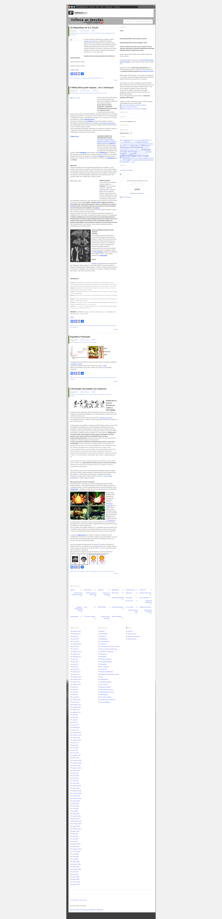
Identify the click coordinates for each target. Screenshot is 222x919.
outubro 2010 (76, 737)
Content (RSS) (83, 900)
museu (143, 154)
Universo (91, 7)
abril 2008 (75, 811)
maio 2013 (75, 664)
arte (132, 140)
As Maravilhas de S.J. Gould (84, 27)
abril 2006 (75, 859)
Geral (85, 607)
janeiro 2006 (75, 866)
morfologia (139, 154)
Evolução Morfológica (74, 93)
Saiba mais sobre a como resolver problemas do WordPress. (86, 909)
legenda (133, 154)
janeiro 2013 (75, 674)
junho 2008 (75, 806)
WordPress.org (132, 639)
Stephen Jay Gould (89, 41)
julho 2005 (75, 871)
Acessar (130, 631)
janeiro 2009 (75, 788)
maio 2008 (75, 808)
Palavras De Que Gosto (99, 33)
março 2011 (75, 725)
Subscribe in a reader (126, 170)
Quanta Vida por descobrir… (105, 617)
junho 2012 (75, 689)
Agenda (72, 590)
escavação (130, 150)
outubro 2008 (76, 796)
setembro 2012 (76, 684)
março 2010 (75, 753)
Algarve (122, 140)
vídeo (102, 78)
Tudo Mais (117, 7)
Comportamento (130, 590)
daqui (77, 69)
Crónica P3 (143, 590)
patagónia (146, 158)
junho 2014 (75, 646)
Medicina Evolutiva (145, 607)
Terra (97, 7)
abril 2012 (75, 694)
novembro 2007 (76, 823)
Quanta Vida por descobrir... (101, 93)
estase (80, 377)
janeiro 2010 (75, 758)
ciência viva (132, 142)
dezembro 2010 (76, 732)
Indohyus (100, 325)
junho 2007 (75, 836)
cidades (121, 142)
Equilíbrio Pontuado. (76, 364)
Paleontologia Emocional (110, 33)
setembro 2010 (76, 740)
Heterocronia (112, 520)
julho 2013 (75, 659)
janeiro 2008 (75, 818)
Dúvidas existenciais (84, 33)
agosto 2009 (76, 770)
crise (136, 144)
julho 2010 (75, 742)
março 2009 (75, 783)
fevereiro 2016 (76, 633)
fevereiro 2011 (76, 727)
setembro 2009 (76, 768)
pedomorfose (112, 571)
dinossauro (125, 147)
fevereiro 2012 (76, 699)
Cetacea (77, 325)
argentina (127, 140)
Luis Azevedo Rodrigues (84, 30)
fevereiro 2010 (76, 755)
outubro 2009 (76, 765)
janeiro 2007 (75, 846)
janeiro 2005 (75, 879)
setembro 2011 (76, 712)
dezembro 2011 (76, 704)
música (147, 154)
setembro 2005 (76, 869)
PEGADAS (151, 158)
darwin (80, 325)
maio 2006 (75, 856)
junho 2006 (75, 854)
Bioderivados (87, 590)
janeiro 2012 (75, 702)
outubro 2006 (76, 851)
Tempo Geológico (93, 342)
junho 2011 (75, 717)
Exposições (129, 597)
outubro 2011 (76, 709)
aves (134, 140)
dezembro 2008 (77, 790)
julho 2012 (75, 687)
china (150, 140)
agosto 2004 (76, 884)
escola (135, 150)
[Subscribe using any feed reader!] (125, 197)
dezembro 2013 (76, 651)
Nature (114, 145)
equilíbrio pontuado (74, 377)
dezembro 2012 (76, 677)
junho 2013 (75, 661)
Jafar (86, 478)
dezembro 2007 (76, 821)
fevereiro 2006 (76, 864)
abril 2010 (75, 750)
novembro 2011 (76, 707)
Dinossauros (137, 147)
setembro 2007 (76, 828)
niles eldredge (100, 377)
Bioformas (72, 394)
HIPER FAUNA (102, 607)
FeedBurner (141, 193)
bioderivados (139, 140)
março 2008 (75, 813)
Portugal (126, 160)
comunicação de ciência (127, 144)
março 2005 (75, 877)
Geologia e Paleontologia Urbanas (78, 608)
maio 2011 (75, 720)
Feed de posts (132, 633)
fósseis (143, 152)
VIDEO (72, 317)
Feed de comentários (134, 636)
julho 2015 (75, 636)
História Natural (83, 78)
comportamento (141, 142)
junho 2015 (75, 639)
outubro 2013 (76, 654)
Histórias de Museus (117, 607)
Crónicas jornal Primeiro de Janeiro (82, 394)
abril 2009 (75, 780)
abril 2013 (75, 666)
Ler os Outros (91, 33)
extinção (140, 152)
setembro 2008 (76, 798)
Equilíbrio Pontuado (80, 337)
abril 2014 (75, 649)
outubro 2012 (76, 682)
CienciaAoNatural (74, 900)
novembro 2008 (76, 793)
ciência (71, 78)
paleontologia (90, 78)
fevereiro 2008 (76, 816)
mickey (107, 571)
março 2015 (75, 641)
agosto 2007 (76, 831)
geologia (148, 152)
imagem (123, 153)
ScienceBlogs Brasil (82, 7)
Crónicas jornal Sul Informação (91, 593)
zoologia (133, 162)
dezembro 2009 (77, 760)
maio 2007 (75, 839)
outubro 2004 (76, 882)
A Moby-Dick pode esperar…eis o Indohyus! (92, 87)
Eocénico (97, 207)
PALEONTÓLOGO (96, 78)
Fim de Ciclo (129, 600)
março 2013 (75, 669)
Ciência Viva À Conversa (146, 71)
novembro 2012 (76, 679)
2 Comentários (95, 90)
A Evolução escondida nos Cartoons (88, 389)
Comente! (93, 30)
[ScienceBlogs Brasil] (78, 14)
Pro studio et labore (137, 160)
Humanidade (108, 7)
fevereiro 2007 (76, 844)
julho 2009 (75, 773)
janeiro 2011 (75, 730)
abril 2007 (75, 841)
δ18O (101, 191)
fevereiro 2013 (76, 671)
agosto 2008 (76, 801)
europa (139, 150)
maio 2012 (75, 692)
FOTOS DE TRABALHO (148, 601)
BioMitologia (115, 590)
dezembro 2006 (77, 849)
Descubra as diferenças (75, 33)
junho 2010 (75, 745)
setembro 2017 (76, 631)
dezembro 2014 (76, 644)
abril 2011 (75, 722)
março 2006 (75, 861)
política (121, 160)
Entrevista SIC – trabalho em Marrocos (138, 21)
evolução (75, 78)
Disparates (145, 147)
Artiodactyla (72, 325)
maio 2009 (75, 778)
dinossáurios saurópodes (108, 123)
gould (79, 78)
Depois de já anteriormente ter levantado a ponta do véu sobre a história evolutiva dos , (106, 141)
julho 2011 (75, 715)
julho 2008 (75, 803)
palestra (140, 158)
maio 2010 (75, 747)
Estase (105, 365)
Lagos (128, 154)
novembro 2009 (76, 763)
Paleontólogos (73, 34)
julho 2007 (75, 833)
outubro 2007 (76, 826)
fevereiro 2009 (76, 785)
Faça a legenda (144, 597)
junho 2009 (75, 775)
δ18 (98, 202)
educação (123, 150)
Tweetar (116, 80)
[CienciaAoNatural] (86, 23)
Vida (102, 7)
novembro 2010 (76, 735)
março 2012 (75, 697)
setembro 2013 (76, 656)
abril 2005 (75, 874)
